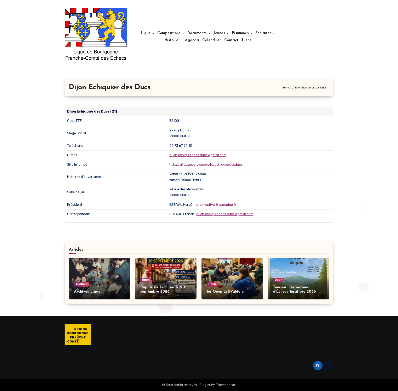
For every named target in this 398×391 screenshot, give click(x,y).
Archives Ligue (87, 292)
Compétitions (169, 33)
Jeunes (220, 33)
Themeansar (225, 385)
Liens (246, 40)
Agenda (192, 40)
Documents (197, 33)
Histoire (172, 40)
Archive (81, 284)
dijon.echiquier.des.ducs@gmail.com (197, 155)
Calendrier (211, 40)
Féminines (241, 33)
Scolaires (264, 33)
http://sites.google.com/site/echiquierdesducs (206, 165)
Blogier (204, 385)
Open (146, 280)
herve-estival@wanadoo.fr (216, 205)
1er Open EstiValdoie (225, 292)
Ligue (146, 33)
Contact (231, 40)
